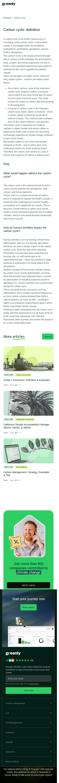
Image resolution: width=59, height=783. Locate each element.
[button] (28, 703)
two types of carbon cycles (26, 76)
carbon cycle (11, 39)
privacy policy (33, 684)
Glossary (7, 18)
